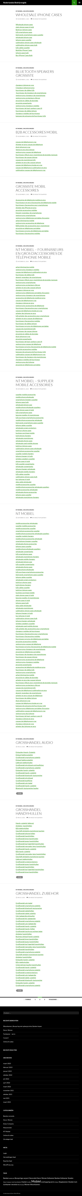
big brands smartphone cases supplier (29, 35)
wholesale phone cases (24, 441)
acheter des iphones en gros (26, 313)
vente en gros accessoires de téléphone (30, 223)
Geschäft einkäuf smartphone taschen (29, 954)
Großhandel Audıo (34, 742)
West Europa (20, 1184)
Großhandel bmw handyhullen (27, 839)
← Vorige (27, 999)
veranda (14, 1184)
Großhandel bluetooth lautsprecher (29, 908)
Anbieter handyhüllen (24, 826)
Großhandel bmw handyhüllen (27, 872)
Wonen (27, 1184)
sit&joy (56, 1182)
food (13, 1182)
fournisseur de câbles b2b (25, 90)
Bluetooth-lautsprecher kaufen (27, 788)
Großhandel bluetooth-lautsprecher (29, 775)
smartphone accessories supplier (28, 451)
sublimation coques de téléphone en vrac (30, 170)
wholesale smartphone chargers (27, 497)
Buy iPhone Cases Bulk (24, 55)
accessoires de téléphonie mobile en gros (30, 298)
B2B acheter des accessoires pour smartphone (32, 226)
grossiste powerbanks (24, 103)
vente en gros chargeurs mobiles (27, 106)
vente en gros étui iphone (25, 362)
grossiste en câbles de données (27, 334)
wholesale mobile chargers (25, 472)
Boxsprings (19, 1178)
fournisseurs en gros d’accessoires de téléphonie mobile (36, 347)
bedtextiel (11, 1178)
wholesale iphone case (24, 37)
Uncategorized (28, 11)
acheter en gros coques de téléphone (29, 318)
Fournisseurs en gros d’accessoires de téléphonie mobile (36, 202)
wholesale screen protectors (26, 428)
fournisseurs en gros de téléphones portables (32, 231)
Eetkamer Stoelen (66, 1178)
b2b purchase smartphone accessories (30, 418)
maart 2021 (7, 1102)
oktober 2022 (7, 1075)
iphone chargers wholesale (25, 469)
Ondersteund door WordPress (11, 1193)
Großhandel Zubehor (37, 893)
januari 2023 (7, 1071)
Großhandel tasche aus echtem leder (29, 931)
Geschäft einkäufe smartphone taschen (30, 831)
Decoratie (32, 1178)
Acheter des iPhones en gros (26, 208)
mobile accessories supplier (26, 484)
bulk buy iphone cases (24, 446)
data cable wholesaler (23, 482)
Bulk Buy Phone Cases (24, 50)
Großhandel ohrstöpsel (24, 778)
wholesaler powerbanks (24, 466)
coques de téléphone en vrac (26, 142)
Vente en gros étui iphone (25, 150)
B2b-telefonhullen (22, 962)
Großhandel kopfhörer (24, 781)
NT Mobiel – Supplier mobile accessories (34, 383)
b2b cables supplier (23, 48)
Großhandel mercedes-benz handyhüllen (31, 854)
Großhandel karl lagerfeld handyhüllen (30, 869)
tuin (75, 1182)
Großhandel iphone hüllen (25, 833)
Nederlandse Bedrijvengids (14, 2)
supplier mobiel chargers (25, 454)
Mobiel (20, 793)
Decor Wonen (7, 1030)
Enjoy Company (8, 1124)
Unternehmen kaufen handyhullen (28, 965)
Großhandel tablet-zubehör (26, 978)
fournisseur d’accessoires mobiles (28, 233)
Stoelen (71, 1182)
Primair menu (79, 2)
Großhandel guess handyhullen (27, 864)
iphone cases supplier (23, 40)
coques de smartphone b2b (26, 160)
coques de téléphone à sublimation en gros (31, 168)
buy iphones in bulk (23, 479)
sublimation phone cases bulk (26, 45)
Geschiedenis (17, 1182)
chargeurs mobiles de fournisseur (28, 113)
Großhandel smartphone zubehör (28, 757)
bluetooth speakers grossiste (35, 73)
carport (26, 1178)
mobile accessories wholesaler (27, 490)
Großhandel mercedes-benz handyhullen (31, 846)
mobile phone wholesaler (25, 397)
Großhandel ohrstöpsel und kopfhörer (30, 765)
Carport (6, 1038)
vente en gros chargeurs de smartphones (30, 95)
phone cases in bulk (23, 461)
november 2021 (8, 1090)
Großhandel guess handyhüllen (27, 841)
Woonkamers (35, 1184)
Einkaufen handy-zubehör (25, 770)
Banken (6, 1178)
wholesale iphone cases (39, 15)
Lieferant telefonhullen (24, 763)
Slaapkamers (63, 1182)
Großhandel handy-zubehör (26, 773)
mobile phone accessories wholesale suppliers (32, 487)
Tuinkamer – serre (9, 1034)
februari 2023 (7, 1067)
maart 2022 (7, 1086)
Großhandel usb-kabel (24, 783)
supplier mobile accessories (26, 394)
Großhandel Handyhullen (29, 811)
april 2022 (6, 1083)
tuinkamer (7, 1184)
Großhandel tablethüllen (25, 911)
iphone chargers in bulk (24, 456)
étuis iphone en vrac (23, 147)
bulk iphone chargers (23, 436)
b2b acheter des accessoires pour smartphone (32, 316)
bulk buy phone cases (23, 430)
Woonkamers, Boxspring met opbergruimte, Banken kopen (22, 1026)
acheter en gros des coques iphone (28, 162)
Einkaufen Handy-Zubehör (25, 752)
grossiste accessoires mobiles (26, 210)
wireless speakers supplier (25, 459)
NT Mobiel (19, 11)
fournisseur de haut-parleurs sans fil (29, 108)
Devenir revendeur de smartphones (29, 213)
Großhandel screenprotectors (27, 862)
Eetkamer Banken (53, 1178)
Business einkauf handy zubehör (27, 936)
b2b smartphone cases (24, 32)
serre (52, 1182)
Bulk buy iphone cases (24, 30)
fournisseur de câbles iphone (26, 111)
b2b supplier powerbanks (25, 464)
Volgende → (54, 999)
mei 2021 (6, 1098)
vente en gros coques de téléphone (28, 152)
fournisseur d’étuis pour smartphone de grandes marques (36, 155)
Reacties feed (7, 1161)
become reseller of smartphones (27, 415)
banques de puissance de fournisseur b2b (31, 116)
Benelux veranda (8, 1116)
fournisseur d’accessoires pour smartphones (32, 205)
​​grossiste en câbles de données (27, 101)
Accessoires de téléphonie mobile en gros (31, 200)
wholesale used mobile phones (27, 443)
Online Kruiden (8, 1042)
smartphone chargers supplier (27, 400)
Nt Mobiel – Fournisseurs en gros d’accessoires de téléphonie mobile (39, 253)
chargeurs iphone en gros (25, 303)
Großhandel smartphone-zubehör (28, 768)
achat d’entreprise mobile (25, 220)
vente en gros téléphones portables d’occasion (32, 218)
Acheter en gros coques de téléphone (29, 144)
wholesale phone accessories (26, 492)
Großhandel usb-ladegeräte (26, 924)
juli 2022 (6, 1079)
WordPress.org (8, 1165)
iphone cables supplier (24, 425)
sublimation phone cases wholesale (28, 42)
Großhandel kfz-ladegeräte (26, 918)
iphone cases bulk (22, 53)
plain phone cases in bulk (25, 27)
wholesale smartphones (24, 438)
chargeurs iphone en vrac (25, 85)
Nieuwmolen (7, 1128)
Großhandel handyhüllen (25, 836)
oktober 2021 (7, 1094)
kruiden (29, 1182)
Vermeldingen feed (9, 1157)
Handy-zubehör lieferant (25, 823)
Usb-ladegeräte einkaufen (25, 916)
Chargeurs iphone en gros (25, 88)
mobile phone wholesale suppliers (28, 407)
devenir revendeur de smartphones (28, 277)
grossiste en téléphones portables (28, 228)
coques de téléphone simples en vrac (29, 165)
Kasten (24, 1182)
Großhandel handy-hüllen (25, 929)
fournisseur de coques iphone (26, 157)
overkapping (45, 1182)
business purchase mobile (25, 433)
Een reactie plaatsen (39, 19)
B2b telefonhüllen (22, 828)
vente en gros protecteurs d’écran (28, 98)
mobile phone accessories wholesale (29, 420)
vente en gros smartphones (26, 215)
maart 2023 (7, 1063)
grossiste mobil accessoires (31, 188)
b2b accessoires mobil (37, 132)
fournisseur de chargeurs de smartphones (31, 93)
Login (5, 1153)
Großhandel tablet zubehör (26, 913)
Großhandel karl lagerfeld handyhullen (30, 844)
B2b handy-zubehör (23, 851)
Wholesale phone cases (24, 24)
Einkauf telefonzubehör (24, 755)
